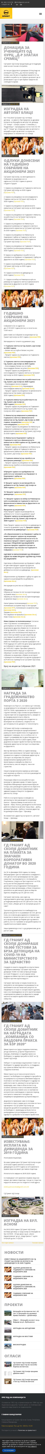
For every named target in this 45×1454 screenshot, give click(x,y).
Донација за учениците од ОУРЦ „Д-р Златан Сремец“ (21, 53)
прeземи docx (22, 599)
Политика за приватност (27, 1430)
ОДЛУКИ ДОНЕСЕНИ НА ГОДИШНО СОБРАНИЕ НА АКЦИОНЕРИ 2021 (22, 166)
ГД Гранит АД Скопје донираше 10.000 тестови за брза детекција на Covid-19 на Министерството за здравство (22, 951)
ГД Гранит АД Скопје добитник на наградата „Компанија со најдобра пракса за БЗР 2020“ (21, 1034)
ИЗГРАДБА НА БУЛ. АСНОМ (21, 1222)
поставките (32, 1446)
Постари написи (8, 1243)
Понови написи (37, 1243)
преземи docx (21, 594)
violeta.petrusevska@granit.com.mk (16, 1187)
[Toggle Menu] (40, 14)
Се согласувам (9, 1450)
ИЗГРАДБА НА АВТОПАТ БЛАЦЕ (18, 111)
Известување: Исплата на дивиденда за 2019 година (18, 1147)
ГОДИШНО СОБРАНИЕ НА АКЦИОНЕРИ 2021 (19, 317)
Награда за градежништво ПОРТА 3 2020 (19, 697)
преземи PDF (18, 550)
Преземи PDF (9, 192)
